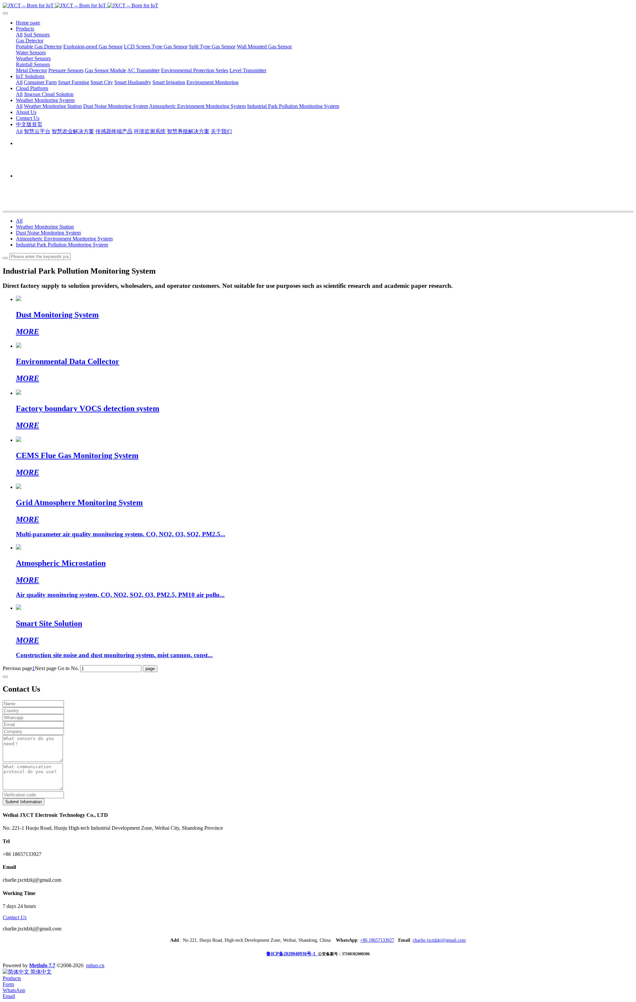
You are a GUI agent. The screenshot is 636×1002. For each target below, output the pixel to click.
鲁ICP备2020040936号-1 (292, 953)
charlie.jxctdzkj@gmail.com (439, 940)
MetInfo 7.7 (42, 965)
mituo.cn (95, 965)
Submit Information (23, 801)
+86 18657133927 (377, 940)
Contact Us (14, 917)
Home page (28, 23)
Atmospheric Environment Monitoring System (64, 238)
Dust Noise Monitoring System (48, 233)
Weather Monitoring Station (45, 227)
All (19, 34)
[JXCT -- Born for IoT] (318, 6)
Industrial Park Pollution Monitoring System (62, 244)
